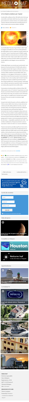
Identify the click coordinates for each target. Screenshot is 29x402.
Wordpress (9, 393)
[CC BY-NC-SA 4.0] (18, 150)
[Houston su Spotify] (14, 251)
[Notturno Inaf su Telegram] (14, 261)
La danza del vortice (22, 172)
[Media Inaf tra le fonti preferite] (14, 188)
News (3, 155)
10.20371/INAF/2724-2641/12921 (17, 164)
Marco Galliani (5, 27)
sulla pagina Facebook (8, 160)
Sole (23, 155)
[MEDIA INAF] (14, 5)
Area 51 (3, 397)
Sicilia (20, 155)
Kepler (7, 155)
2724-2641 (6, 386)
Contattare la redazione (7, 395)
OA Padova (17, 155)
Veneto (2, 157)
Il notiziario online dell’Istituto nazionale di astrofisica (14, 6)
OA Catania (12, 155)
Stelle (26, 155)
